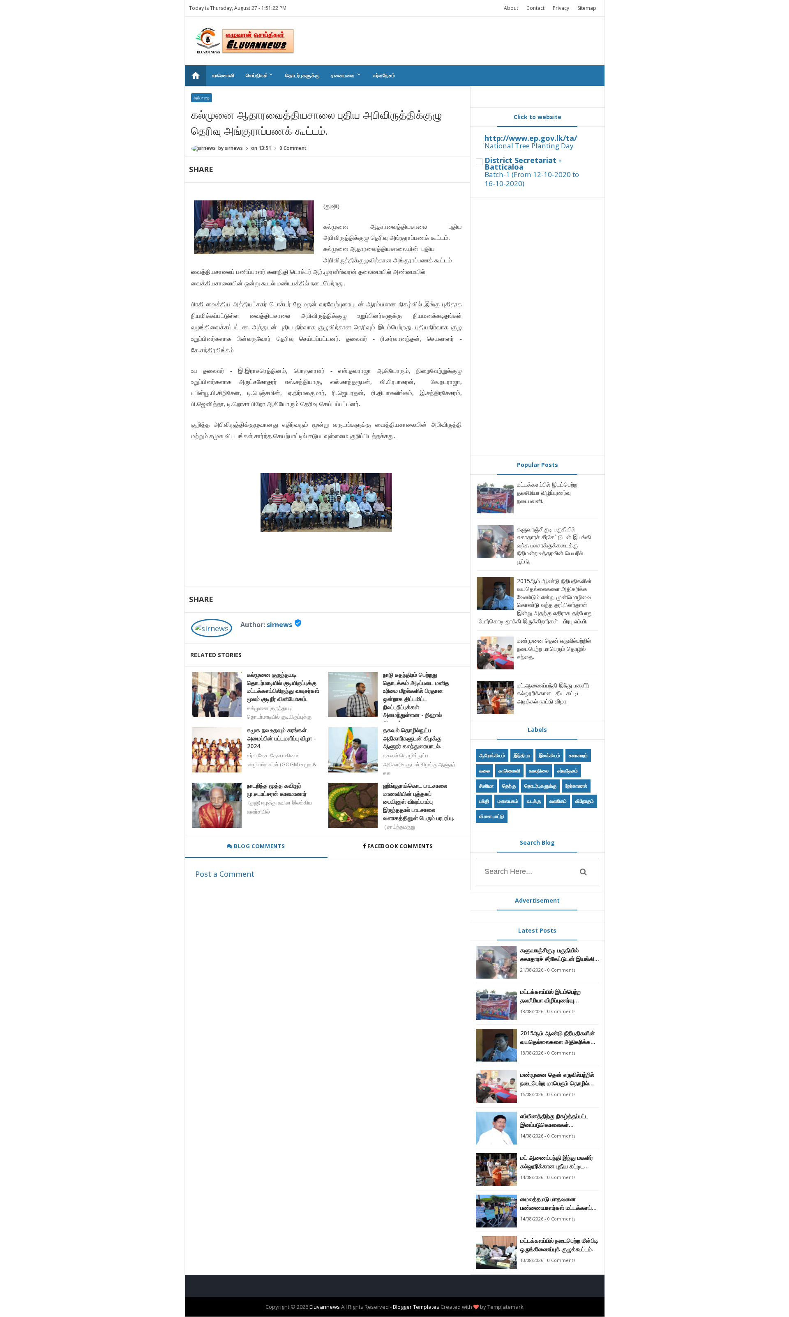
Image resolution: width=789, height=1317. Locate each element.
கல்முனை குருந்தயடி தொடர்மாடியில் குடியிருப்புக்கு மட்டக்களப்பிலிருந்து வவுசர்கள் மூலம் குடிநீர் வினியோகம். (283, 687)
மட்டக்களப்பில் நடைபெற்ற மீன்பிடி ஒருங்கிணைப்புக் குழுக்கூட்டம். (559, 1245)
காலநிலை (539, 770)
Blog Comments (259, 846)
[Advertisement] (537, 326)
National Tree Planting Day (529, 145)
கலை (484, 770)
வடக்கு (534, 801)
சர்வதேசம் (384, 75)
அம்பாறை (202, 98)
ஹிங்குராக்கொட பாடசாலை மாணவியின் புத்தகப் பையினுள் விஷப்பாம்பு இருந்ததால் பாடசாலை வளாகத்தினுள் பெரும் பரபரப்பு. (418, 801)
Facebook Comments (400, 846)
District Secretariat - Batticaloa (522, 163)
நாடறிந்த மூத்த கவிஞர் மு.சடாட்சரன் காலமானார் (277, 789)
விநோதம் (584, 801)
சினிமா (486, 785)
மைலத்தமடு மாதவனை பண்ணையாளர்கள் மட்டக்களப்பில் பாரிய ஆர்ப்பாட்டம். (559, 1203)
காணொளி (223, 75)
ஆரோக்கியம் (492, 755)
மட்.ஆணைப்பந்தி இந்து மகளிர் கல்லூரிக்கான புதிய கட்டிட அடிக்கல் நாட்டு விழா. (553, 693)
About (511, 8)
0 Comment (293, 148)
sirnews (279, 624)
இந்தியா (522, 755)
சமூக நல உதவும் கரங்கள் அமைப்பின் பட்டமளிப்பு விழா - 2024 (281, 738)
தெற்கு (509, 785)
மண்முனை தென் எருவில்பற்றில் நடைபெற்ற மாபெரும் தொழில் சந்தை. (554, 648)
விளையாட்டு (491, 816)
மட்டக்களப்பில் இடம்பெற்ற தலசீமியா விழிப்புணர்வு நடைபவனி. (547, 492)
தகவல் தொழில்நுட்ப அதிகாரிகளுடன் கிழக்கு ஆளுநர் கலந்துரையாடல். (412, 738)
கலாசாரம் (578, 755)
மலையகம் (508, 801)
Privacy (561, 8)
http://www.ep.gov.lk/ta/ (530, 138)
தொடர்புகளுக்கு (302, 75)
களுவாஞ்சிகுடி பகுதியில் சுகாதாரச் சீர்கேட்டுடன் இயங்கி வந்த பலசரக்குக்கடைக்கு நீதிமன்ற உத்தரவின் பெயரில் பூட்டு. (554, 545)
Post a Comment (224, 874)
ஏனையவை (346, 75)
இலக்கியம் (549, 755)
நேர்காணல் (576, 785)
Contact (535, 8)
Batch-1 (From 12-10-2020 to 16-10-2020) (531, 179)
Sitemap (586, 8)
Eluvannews (324, 1306)
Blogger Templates (416, 1306)
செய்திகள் (260, 75)
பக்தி (484, 801)
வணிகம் (558, 801)
